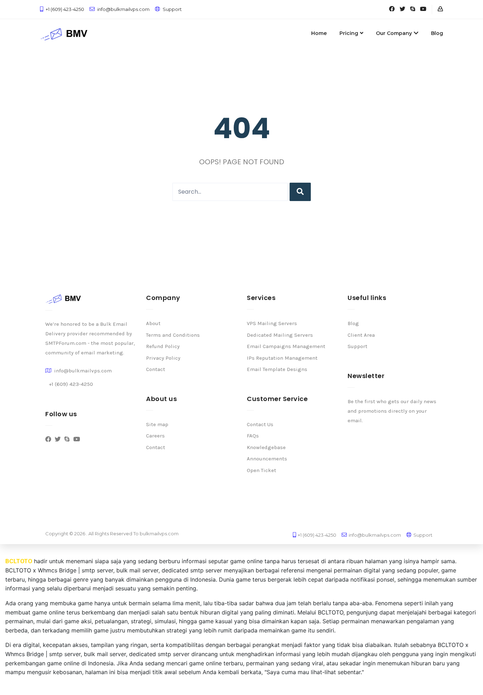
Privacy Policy (163, 358)
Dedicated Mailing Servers (280, 335)
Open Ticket (261, 470)
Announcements (267, 458)
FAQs (253, 435)
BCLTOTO (18, 561)
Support (172, 9)
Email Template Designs (277, 369)
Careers (155, 435)
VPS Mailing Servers (272, 323)
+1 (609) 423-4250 (65, 9)
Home (319, 33)
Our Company (394, 33)
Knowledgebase (266, 447)
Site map (157, 424)
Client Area (361, 335)
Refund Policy (163, 346)
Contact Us (260, 424)
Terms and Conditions (173, 335)
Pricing (348, 33)
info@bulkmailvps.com (123, 9)
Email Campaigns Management (286, 346)
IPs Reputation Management (282, 358)
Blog (437, 33)
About (153, 323)
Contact (155, 369)
